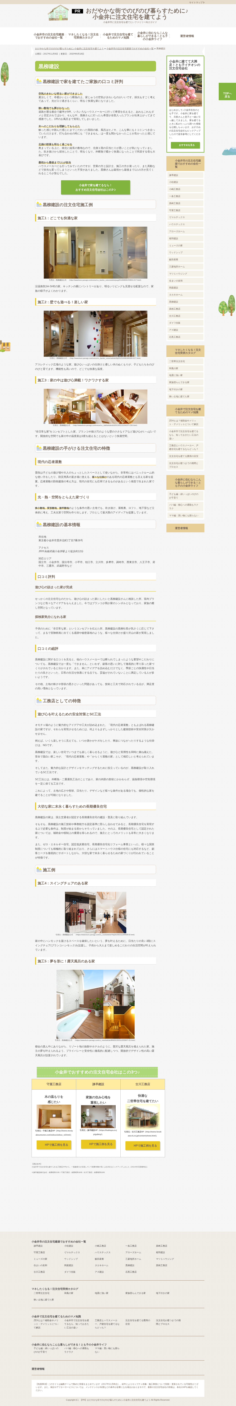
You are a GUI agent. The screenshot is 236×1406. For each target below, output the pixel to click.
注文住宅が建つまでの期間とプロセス (183, 465)
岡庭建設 (173, 287)
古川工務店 (174, 316)
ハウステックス (177, 224)
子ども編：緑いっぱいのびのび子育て (183, 496)
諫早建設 (173, 175)
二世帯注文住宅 (177, 361)
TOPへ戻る (227, 95)
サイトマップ (196, 2)
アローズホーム (177, 231)
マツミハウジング (178, 273)
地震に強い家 (176, 375)
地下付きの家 (176, 389)
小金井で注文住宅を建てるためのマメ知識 (188, 411)
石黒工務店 (174, 337)
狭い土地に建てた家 (179, 396)
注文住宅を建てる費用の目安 (183, 456)
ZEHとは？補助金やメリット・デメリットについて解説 (183, 422)
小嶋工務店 (174, 189)
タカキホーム (176, 294)
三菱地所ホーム (177, 266)
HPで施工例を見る (56, 1144)
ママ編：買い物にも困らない (183, 515)
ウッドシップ (176, 252)
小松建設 (173, 182)
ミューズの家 (176, 245)
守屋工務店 (174, 210)
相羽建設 (173, 238)
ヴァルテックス (177, 217)
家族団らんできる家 (179, 382)
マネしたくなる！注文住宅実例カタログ (188, 351)
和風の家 (173, 368)
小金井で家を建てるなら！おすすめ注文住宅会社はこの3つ (95, 187)
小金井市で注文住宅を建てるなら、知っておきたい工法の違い (183, 435)
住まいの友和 (176, 280)
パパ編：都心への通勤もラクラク (183, 507)
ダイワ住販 (174, 323)
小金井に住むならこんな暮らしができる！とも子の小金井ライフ (188, 482)
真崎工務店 (174, 203)
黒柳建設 (173, 301)
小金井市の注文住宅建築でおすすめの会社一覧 (188, 163)
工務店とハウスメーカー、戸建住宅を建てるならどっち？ (183, 447)
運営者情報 (181, 528)
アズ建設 (173, 330)
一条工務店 (174, 196)
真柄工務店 (174, 309)
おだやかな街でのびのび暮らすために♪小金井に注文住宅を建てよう (137, 13)
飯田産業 (173, 259)
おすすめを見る (187, 145)
